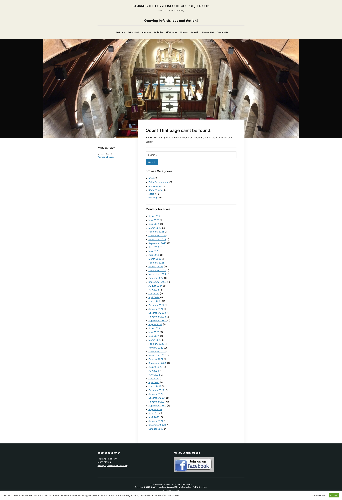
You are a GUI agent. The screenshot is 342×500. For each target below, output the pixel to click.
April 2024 (154, 297)
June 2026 (154, 216)
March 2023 (154, 340)
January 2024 (155, 309)
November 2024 (157, 274)
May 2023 (153, 332)
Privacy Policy (186, 484)
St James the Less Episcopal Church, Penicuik (171, 6)
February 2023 (156, 344)
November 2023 (157, 316)
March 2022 (154, 386)
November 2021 (157, 401)
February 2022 (156, 390)
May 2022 (153, 378)
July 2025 (153, 247)
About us (146, 32)
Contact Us (222, 32)
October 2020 (155, 429)
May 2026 (153, 220)
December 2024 (157, 270)
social (151, 194)
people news (155, 186)
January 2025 (155, 266)
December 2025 (157, 235)
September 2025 (157, 243)
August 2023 (155, 324)
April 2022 (153, 382)
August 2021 (155, 409)
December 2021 (156, 398)
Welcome (120, 32)
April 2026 (154, 224)
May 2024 (153, 293)
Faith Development (158, 182)
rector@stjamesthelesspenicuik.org (113, 465)
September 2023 (157, 320)
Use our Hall (208, 32)
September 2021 (157, 405)
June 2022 (154, 374)
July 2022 (153, 371)
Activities (158, 32)
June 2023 (154, 328)
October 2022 (155, 359)
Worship (195, 32)
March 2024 (154, 301)
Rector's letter (155, 190)
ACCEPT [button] (333, 495)
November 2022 (157, 355)
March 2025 (154, 258)
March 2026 (154, 228)
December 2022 (157, 351)
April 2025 (153, 255)
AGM (151, 178)
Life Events (171, 32)
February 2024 (156, 305)
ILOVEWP (175, 490)
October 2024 (155, 278)
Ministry (184, 32)
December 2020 (157, 425)
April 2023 (154, 336)
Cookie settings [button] (319, 495)
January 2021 (155, 421)
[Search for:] (191, 154)
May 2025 (153, 251)
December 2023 (157, 312)
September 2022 (157, 363)
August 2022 (155, 367)
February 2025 (156, 262)
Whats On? (133, 32)
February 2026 (156, 231)
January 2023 (155, 347)
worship (152, 197)
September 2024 (157, 282)
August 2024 (155, 285)
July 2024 (153, 289)
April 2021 (153, 417)
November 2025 (157, 239)
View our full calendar (107, 157)
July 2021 (153, 413)
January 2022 (155, 394)
